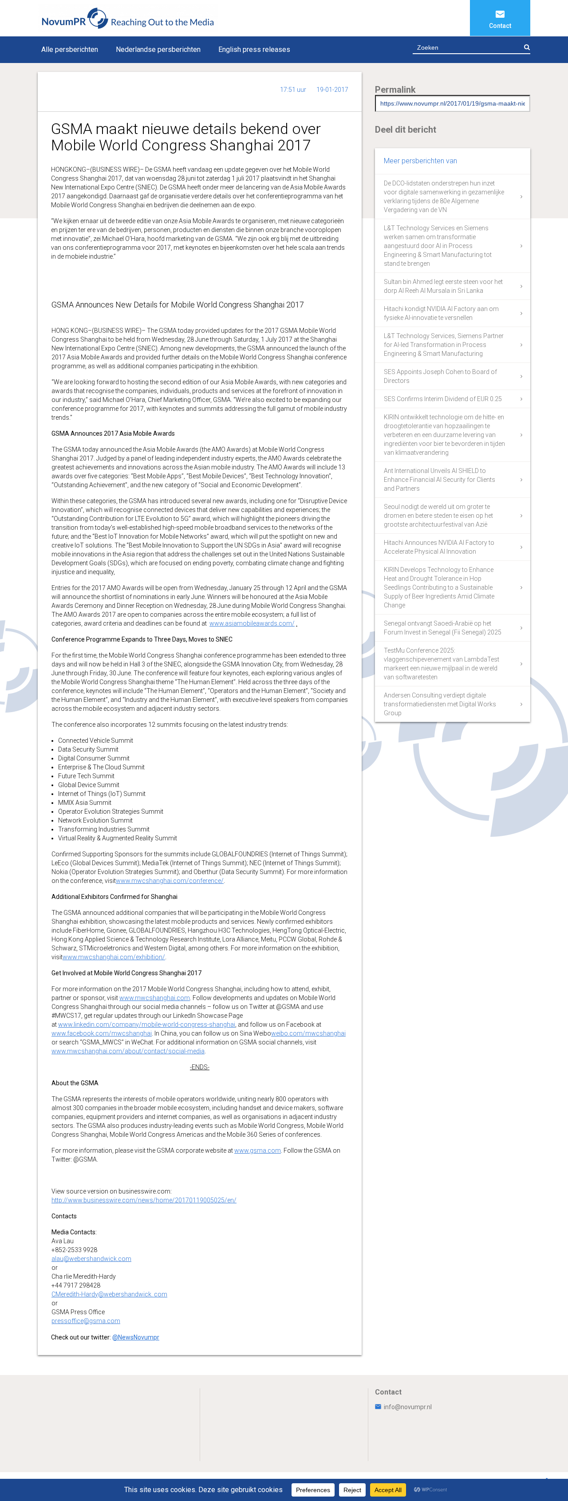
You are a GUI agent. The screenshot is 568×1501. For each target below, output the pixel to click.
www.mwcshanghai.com (154, 997)
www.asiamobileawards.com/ (252, 623)
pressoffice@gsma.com (85, 1320)
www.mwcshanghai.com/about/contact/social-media (128, 1051)
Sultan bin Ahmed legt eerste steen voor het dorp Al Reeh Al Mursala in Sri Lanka (443, 286)
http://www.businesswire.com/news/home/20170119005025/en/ (144, 1200)
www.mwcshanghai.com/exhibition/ (114, 957)
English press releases (254, 49)
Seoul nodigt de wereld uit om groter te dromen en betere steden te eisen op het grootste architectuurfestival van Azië (438, 515)
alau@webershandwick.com (91, 1258)
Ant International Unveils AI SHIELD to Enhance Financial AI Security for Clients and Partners (439, 479)
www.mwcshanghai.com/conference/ (170, 880)
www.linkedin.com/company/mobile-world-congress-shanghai (146, 1024)
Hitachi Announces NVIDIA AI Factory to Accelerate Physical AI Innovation (439, 547)
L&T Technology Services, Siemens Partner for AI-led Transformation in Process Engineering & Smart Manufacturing (444, 344)
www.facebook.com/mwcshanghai (101, 1033)
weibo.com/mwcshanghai (308, 1033)
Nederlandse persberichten (158, 49)
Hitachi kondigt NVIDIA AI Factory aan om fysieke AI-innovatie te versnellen (441, 313)
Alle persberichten (69, 49)
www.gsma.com (257, 1150)
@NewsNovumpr (135, 1337)
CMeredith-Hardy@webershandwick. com (109, 1294)
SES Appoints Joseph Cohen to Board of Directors (440, 376)
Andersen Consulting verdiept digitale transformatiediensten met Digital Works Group (440, 704)
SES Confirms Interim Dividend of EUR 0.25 (443, 398)
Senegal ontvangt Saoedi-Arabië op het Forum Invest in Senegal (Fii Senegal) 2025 (442, 628)
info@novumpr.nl (408, 1406)
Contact (500, 25)
